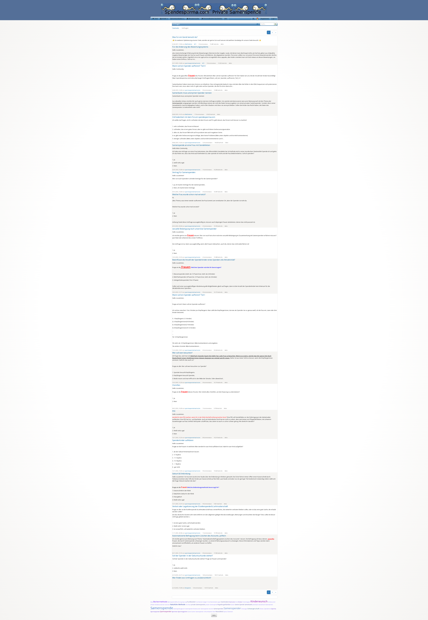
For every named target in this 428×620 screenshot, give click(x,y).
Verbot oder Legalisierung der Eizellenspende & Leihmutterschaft (200, 506)
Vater (214, 611)
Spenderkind (267, 609)
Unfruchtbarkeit (208, 611)
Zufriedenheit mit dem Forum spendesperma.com (193, 117)
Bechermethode (160, 601)
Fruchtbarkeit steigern (201, 602)
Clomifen (176, 385)
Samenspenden (218, 609)
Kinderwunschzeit (160, 604)
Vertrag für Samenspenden (183, 172)
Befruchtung (178, 602)
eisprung (184, 602)
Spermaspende (155, 611)
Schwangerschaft (253, 609)
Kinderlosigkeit (247, 602)
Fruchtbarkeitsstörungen (214, 602)
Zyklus (225, 611)
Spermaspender (165, 611)
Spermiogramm (182, 611)
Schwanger (244, 609)
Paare (189, 604)
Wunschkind (219, 612)
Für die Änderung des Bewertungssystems (190, 47)
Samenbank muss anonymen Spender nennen (192, 93)
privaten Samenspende (211, 604)
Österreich (230, 611)
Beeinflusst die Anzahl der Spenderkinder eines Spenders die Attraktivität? (203, 260)
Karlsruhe (232, 602)
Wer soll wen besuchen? (182, 353)
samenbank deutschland (258, 604)
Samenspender (232, 608)
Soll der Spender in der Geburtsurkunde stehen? (192, 555)
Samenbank (248, 605)
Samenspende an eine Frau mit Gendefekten (191, 145)
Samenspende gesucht (179, 609)
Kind (236, 602)
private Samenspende (198, 605)
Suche (189, 611)
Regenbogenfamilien (224, 605)
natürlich (167, 604)
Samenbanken (269, 604)
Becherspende (171, 602)
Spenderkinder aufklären (182, 440)
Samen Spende (239, 605)
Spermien (175, 611)
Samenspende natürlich (207, 609)
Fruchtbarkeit (191, 602)
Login (273, 19)
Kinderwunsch (259, 601)
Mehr (214, 615)
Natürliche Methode (177, 604)
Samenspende (161, 608)
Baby (151, 602)
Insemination (225, 602)
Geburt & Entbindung (181, 473)
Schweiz (261, 609)
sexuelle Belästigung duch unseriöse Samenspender (194, 229)
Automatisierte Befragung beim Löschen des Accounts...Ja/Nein (199, 535)
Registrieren (265, 19)
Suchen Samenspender (197, 611)
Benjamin (188, 588)
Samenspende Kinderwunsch (192, 609)
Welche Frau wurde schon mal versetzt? (189, 194)
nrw (187, 604)
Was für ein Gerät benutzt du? (185, 37)
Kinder (240, 602)
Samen (233, 604)
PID (173, 411)
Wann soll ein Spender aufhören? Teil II (189, 66)
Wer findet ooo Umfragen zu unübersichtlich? (191, 578)
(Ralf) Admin (188, 44)
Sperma (273, 609)
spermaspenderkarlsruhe (192, 63)
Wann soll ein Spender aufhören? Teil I (188, 295)
